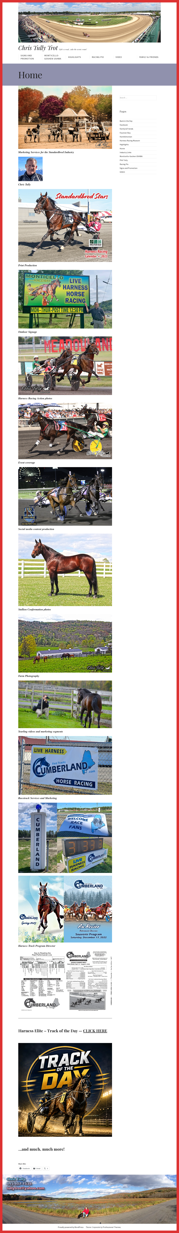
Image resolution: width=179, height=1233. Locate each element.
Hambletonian (126, 136)
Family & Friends (148, 57)
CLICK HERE (95, 1030)
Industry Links (125, 152)
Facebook (124, 125)
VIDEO (119, 57)
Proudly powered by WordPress (71, 1227)
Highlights (74, 57)
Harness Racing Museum (130, 140)
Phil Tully (124, 160)
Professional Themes (112, 1227)
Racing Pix (98, 57)
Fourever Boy (125, 133)
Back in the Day (126, 121)
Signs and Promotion (27, 57)
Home (122, 148)
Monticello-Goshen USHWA (52, 57)
